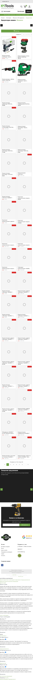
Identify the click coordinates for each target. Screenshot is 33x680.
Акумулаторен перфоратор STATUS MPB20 (23, 104)
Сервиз (2, 553)
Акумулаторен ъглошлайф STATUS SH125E (7, 127)
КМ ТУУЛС (14, 574)
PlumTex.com (20, 576)
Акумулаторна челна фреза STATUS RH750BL (23, 57)
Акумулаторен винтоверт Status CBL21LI (22, 128)
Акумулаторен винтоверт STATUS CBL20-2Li (7, 151)
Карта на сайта (4, 550)
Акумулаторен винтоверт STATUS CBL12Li (7, 174)
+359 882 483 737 (5, 1)
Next (31, 25)
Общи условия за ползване (16, 570)
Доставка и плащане (5, 546)
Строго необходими (10, 579)
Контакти (3, 555)
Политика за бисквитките (16, 572)
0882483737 (20, 549)
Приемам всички (12, 679)
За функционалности (25, 579)
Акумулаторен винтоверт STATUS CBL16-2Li (23, 151)
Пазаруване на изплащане (6, 552)
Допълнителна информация (12, 581)
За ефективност (18, 579)
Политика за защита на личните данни (16, 571)
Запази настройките (4, 679)
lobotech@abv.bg (21, 551)
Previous (1, 25)
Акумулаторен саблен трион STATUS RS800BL (8, 80)
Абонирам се (24, 525)
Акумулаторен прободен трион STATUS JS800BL (22, 81)
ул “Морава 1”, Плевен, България (24, 546)
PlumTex (6, 677)
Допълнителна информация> (6, 676)
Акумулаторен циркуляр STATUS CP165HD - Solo (7, 104)
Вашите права (3, 579)
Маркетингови (3, 581)
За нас (2, 548)
